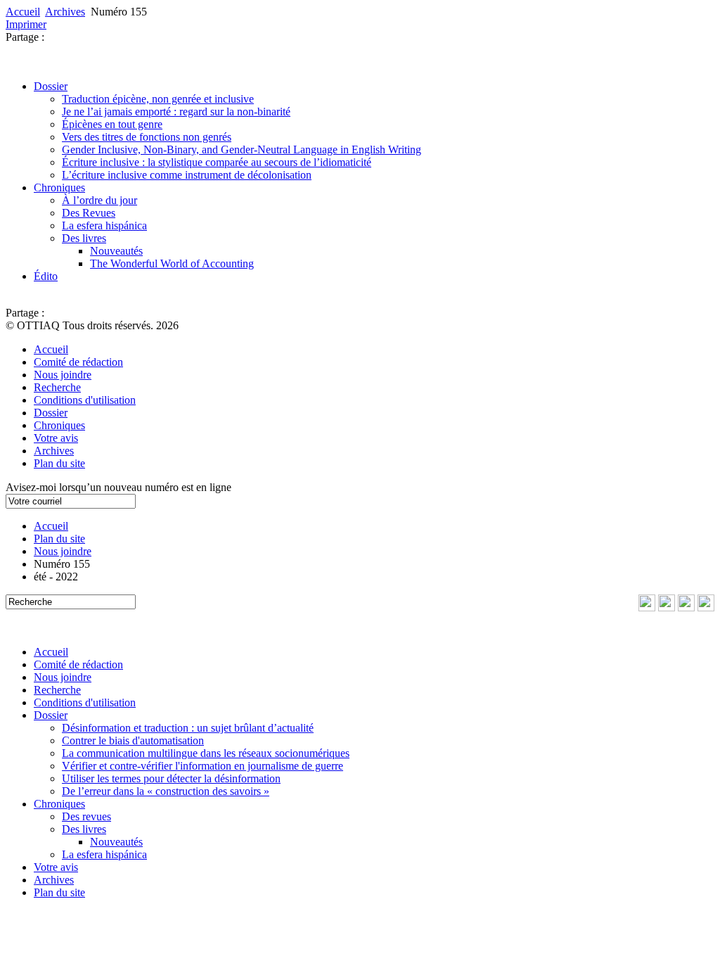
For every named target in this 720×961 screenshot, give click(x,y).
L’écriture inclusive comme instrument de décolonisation (186, 175)
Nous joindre (62, 375)
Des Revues (88, 213)
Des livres (84, 238)
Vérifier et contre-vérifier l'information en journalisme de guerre (202, 766)
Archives (65, 12)
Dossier (51, 86)
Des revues (86, 816)
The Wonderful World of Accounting (172, 263)
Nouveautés (116, 251)
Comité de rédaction (78, 362)
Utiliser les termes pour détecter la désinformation (171, 778)
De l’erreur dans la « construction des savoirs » (165, 791)
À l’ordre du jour (99, 200)
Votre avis (56, 438)
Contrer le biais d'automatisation (133, 740)
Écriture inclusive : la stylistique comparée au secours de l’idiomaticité (216, 162)
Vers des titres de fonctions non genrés (146, 137)
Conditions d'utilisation (85, 400)
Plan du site (59, 463)
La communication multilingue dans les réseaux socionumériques (205, 753)
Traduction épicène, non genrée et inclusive (158, 99)
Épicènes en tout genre (112, 124)
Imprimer (26, 24)
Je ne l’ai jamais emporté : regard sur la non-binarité (176, 111)
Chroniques (59, 187)
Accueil (23, 12)
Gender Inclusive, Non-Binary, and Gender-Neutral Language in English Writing (241, 149)
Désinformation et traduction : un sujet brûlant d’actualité (188, 728)
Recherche (57, 387)
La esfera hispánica (104, 225)
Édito (46, 276)
